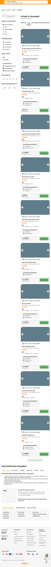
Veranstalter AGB (42, 535)
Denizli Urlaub (6, 517)
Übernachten (6, 470)
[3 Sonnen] (10, 79)
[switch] (46, 562)
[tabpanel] (25, 479)
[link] (35, 49)
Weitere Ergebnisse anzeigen (35, 460)
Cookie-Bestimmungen (19, 536)
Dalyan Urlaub (6, 515)
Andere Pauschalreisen (8, 507)
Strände (36, 470)
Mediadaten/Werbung (18, 540)
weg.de (3, 9)
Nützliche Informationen (32, 542)
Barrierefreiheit (42, 545)
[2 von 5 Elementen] (48, 36)
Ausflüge (22, 470)
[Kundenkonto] (49, 2)
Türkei (13, 9)
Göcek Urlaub (6, 514)
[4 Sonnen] (13, 79)
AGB (40, 533)
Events (42, 470)
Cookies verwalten (18, 538)
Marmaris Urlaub (21, 515)
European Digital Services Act (42, 543)
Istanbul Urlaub (21, 512)
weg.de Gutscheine (31, 536)
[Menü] (49, 554)
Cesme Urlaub (21, 514)
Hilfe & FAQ (29, 532)
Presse (15, 542)
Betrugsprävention (30, 545)
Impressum (41, 537)
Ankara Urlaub (6, 512)
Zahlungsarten (30, 534)
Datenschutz (41, 539)
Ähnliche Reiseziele (20, 507)
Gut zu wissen (14, 470)
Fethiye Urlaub (36, 512)
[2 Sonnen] (7, 79)
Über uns (16, 532)
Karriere (15, 534)
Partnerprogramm (30, 540)
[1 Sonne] (4, 79)
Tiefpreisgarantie (30, 538)
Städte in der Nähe (31, 507)
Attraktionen (29, 470)
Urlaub (8, 9)
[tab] (6, 470)
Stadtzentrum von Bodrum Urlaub (39, 514)
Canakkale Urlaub (36, 515)
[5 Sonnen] (16, 79)
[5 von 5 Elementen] (22, 36)
